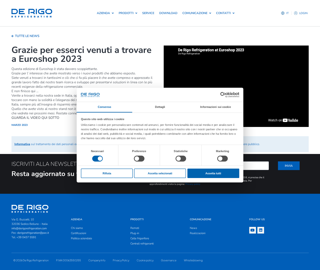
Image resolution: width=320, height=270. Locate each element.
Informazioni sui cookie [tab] (215, 106)
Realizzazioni (197, 233)
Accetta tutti (213, 173)
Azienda (103, 13)
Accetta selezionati (160, 173)
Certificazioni (78, 233)
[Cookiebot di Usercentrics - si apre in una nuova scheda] (223, 95)
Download (168, 13)
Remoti (134, 228)
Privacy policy (192, 184)
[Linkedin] (260, 230)
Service (148, 13)
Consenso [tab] (104, 106)
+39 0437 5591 (26, 237)
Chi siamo (77, 228)
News (193, 228)
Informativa (22, 144)
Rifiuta (107, 173)
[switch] (139, 159)
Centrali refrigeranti (142, 243)
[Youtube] (252, 230)
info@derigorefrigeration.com (29, 228)
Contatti (223, 13)
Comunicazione (194, 13)
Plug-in (134, 233)
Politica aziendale (81, 238)
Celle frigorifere (139, 238)
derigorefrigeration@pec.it (33, 233)
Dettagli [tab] (160, 106)
